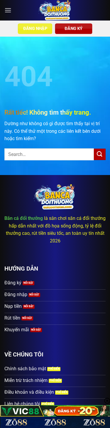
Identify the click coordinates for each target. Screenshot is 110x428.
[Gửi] (100, 154)
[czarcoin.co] (55, 10)
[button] (7, 10)
